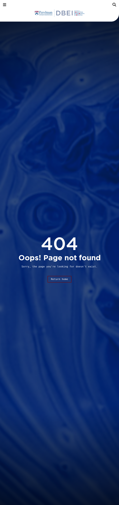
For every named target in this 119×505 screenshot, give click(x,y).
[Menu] (4, 4)
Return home (59, 279)
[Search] (114, 4)
